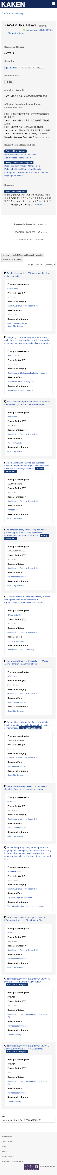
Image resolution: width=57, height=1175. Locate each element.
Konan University (14, 1035)
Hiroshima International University (20, 390)
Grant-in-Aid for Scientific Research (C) (22, 306)
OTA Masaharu (13, 676)
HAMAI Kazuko (13, 356)
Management (25, 158)
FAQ (4, 1146)
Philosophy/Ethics (12, 169)
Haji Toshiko (12, 417)
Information (7, 1136)
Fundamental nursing (28, 172)
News (4, 1151)
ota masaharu (12, 289)
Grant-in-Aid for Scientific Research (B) (22, 501)
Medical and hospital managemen (20, 382)
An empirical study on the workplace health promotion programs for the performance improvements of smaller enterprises (25, 533)
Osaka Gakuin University (17, 323)
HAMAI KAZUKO (14, 615)
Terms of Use (8, 1156)
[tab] (30, 224)
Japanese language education (19, 898)
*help (50, 30)
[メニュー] (53, 3)
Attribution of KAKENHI (12, 1161)
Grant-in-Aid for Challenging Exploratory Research (27, 373)
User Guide (7, 1141)
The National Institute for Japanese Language (25, 906)
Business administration (15, 154)
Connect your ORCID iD (37, 30)
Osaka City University (15, 326)
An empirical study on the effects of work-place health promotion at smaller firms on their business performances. (27, 725)
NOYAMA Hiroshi (14, 872)
